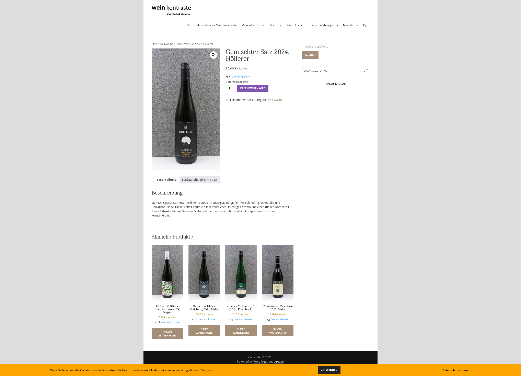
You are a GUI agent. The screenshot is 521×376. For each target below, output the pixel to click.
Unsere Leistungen (321, 25)
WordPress (260, 361)
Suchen (310, 55)
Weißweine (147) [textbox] (334, 71)
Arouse (279, 361)
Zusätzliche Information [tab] (199, 179)
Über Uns (292, 25)
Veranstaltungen (253, 25)
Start (154, 44)
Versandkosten (241, 77)
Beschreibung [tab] (167, 179)
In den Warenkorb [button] (167, 334)
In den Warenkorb (252, 88)
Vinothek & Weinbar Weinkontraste (212, 25)
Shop (273, 25)
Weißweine (166, 44)
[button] (213, 55)
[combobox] (335, 70)
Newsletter (351, 25)
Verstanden (329, 370)
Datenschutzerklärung (456, 370)
